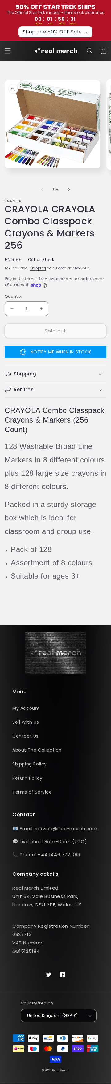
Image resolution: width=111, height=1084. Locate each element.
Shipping (38, 268)
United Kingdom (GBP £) (52, 1015)
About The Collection (37, 750)
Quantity (13, 296)
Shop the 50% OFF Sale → (55, 31)
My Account (26, 708)
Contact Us (25, 736)
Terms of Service (32, 792)
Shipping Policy (29, 764)
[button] (7, 51)
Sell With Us (25, 722)
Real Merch (60, 1070)
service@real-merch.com (66, 828)
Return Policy (27, 778)
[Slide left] (42, 189)
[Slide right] (69, 189)
